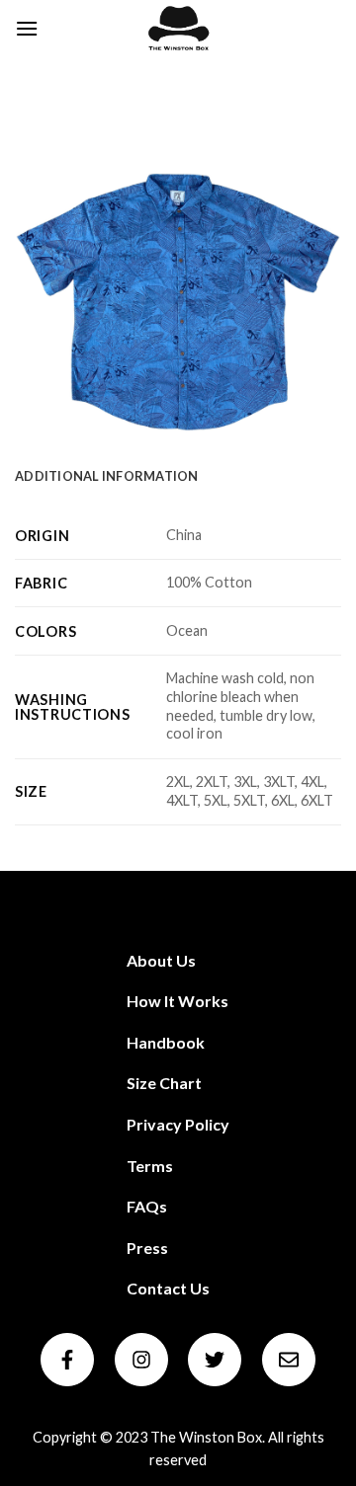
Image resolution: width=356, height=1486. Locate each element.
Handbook (166, 1042)
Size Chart (164, 1082)
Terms (150, 1165)
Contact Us (168, 1288)
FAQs (147, 1206)
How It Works (177, 1000)
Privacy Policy (178, 1124)
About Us (161, 960)
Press (147, 1247)
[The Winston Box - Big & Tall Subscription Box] (177, 28)
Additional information (107, 476)
